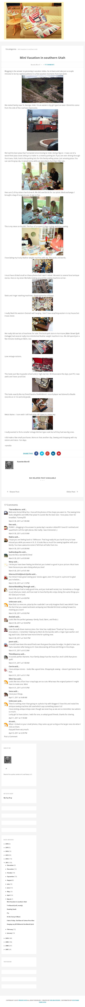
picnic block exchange (64, 192)
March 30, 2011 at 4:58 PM (19, 598)
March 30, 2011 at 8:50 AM (19, 558)
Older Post (71, 492)
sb (10, 721)
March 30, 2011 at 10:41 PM (19, 638)
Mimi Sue (13, 679)
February (10, 929)
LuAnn (11, 626)
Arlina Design (55, 1000)
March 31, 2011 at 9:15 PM (19, 688)
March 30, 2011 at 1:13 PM (19, 583)
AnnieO (12, 617)
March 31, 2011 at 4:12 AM (19, 650)
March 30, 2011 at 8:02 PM (19, 613)
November (10, 869)
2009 (6, 942)
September (10, 876)
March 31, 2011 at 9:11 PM (19, 675)
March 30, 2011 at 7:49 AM (19, 521)
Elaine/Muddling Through (19, 586)
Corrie (11, 666)
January (9, 933)
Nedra (11, 537)
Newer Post (14, 492)
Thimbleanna (14, 654)
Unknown (13, 602)
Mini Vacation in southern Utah (17, 902)
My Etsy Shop (8, 798)
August (9, 880)
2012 (6, 859)
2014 (6, 851)
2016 (6, 844)
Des (10, 524)
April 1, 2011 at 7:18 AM (18, 718)
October (9, 873)
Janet (11, 641)
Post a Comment (10, 736)
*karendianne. (15, 509)
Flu (8, 913)
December (10, 865)
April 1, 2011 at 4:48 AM (18, 697)
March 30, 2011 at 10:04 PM (19, 623)
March (9, 899)
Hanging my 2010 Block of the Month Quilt (20, 924)
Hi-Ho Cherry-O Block (13, 917)
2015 (6, 847)
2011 (7, 862)
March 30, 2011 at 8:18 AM (19, 533)
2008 (6, 945)
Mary (11, 562)
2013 (6, 855)
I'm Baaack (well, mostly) (15, 905)
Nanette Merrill (23, 462)
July (8, 884)
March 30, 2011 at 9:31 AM (19, 571)
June (8, 888)
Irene (11, 691)
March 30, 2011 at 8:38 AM (19, 548)
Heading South (11, 909)
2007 (6, 949)
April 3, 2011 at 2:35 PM (18, 733)
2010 (6, 938)
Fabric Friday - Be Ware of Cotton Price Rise (20, 920)
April (8, 895)
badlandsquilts (15, 552)
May (8, 891)
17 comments (49, 65)
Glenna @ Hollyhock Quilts (20, 574)
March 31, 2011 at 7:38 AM (19, 663)
